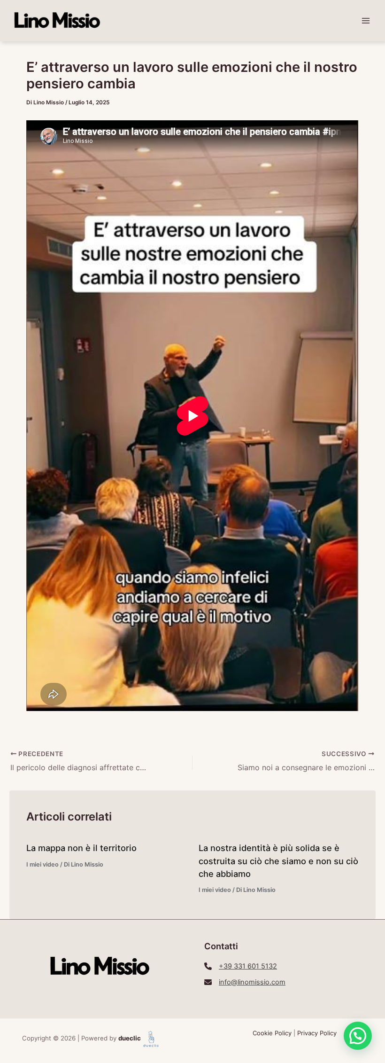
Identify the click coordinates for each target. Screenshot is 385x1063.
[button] (358, 1036)
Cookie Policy (272, 1033)
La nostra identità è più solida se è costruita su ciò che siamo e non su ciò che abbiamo (278, 861)
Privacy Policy (317, 1033)
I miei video (42, 864)
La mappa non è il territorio (81, 848)
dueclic (129, 1038)
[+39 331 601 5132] (240, 966)
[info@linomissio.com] (244, 982)
